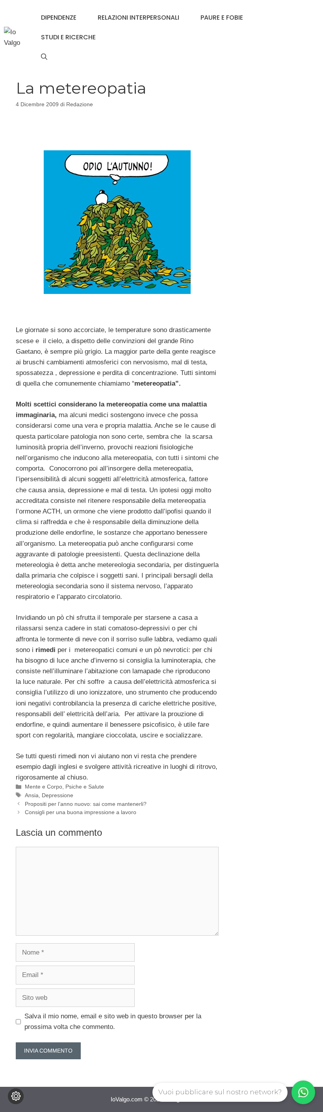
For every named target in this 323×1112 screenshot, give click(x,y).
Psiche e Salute (84, 786)
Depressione (57, 795)
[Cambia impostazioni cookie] (16, 1096)
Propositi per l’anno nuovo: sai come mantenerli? (86, 804)
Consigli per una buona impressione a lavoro (80, 812)
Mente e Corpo (43, 786)
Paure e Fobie (221, 17)
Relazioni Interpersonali (138, 17)
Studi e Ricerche (68, 37)
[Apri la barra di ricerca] (44, 57)
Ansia (32, 795)
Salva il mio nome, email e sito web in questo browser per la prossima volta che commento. (112, 1021)
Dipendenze (58, 17)
